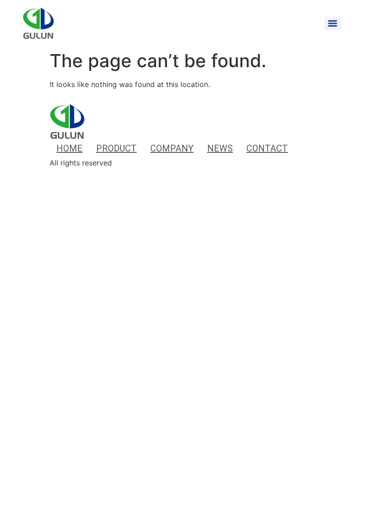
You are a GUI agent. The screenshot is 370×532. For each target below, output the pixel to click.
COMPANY (172, 148)
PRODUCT (116, 148)
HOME (69, 148)
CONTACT (267, 148)
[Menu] (332, 23)
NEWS (220, 148)
